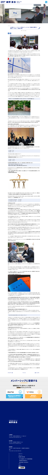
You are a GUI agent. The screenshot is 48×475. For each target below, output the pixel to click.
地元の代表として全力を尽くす (23, 462)
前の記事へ (9, 372)
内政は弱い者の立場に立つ (23, 460)
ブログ (19, 463)
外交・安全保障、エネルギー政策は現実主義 (25, 458)
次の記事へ (38, 372)
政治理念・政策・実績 (22, 456)
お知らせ (20, 465)
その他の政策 (24, 30)
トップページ (20, 453)
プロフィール (20, 455)
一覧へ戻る (24, 372)
